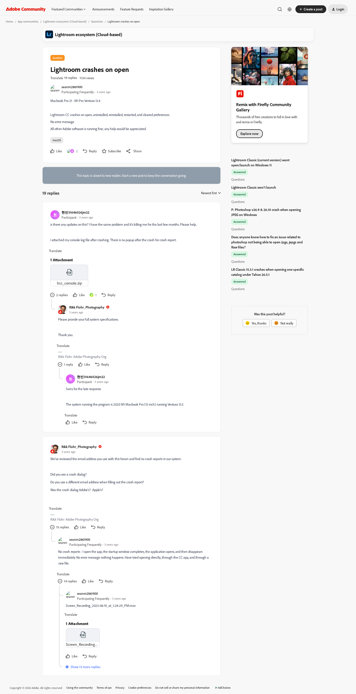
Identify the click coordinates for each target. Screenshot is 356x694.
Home (9, 21)
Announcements (103, 9)
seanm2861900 (72, 87)
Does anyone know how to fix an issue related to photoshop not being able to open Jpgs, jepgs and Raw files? (267, 242)
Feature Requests (131, 9)
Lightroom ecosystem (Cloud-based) (64, 21)
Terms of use (104, 687)
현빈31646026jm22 (75, 212)
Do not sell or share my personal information (182, 687)
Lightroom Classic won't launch (253, 187)
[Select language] (290, 9)
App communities (28, 21)
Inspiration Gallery (161, 9)
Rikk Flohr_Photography (86, 307)
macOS (57, 140)
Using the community (79, 687)
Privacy (120, 687)
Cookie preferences (139, 687)
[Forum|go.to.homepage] (26, 9)
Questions (97, 21)
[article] (131, 254)
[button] (310, 9)
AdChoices (224, 687)
